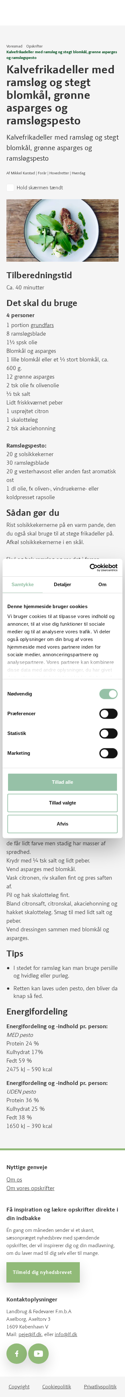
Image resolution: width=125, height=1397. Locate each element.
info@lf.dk (66, 1334)
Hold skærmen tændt (40, 188)
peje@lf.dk (30, 1334)
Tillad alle (62, 782)
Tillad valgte (62, 803)
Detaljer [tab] (62, 584)
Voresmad (14, 46)
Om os (14, 1179)
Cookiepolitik (56, 1387)
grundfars (42, 325)
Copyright (19, 1387)
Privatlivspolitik (100, 1387)
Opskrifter (34, 46)
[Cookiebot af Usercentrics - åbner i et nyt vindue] (90, 568)
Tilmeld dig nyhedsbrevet (43, 1272)
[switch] (108, 714)
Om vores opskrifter (30, 1188)
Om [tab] (102, 584)
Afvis (62, 823)
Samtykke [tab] (23, 584)
